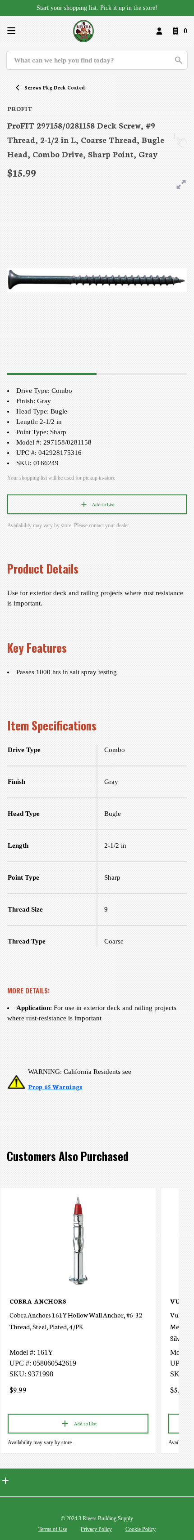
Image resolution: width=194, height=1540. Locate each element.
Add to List (103, 504)
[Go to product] (78, 1240)
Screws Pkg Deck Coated (54, 87)
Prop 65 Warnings (55, 1086)
